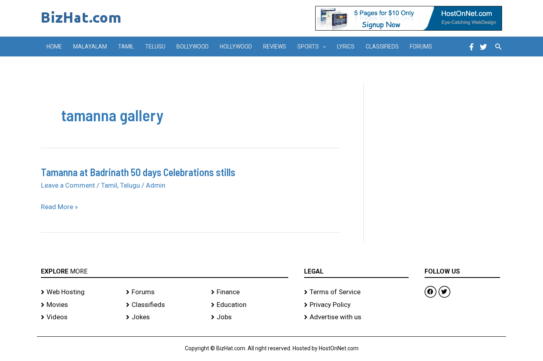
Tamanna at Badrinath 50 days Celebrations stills (138, 172)
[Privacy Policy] (356, 305)
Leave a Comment (68, 185)
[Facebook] (471, 46)
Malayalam (90, 46)
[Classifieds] (164, 305)
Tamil (126, 46)
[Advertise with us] (356, 317)
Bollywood (192, 46)
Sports (308, 46)
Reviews (274, 46)
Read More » (59, 207)
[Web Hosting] (79, 292)
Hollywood (236, 46)
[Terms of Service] (356, 292)
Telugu (155, 46)
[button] (322, 46)
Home (54, 46)
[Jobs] (249, 317)
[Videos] (79, 317)
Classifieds (382, 46)
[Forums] (164, 292)
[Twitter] (483, 46)
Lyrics (346, 46)
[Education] (249, 305)
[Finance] (249, 292)
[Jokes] (164, 317)
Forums (421, 46)
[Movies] (79, 305)
